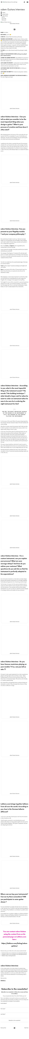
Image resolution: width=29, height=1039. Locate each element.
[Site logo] (10, 2)
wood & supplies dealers (9, 971)
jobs (22, 971)
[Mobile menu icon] (2, 2)
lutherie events (18, 971)
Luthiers (3, 12)
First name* (3, 1008)
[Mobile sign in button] (24, 2)
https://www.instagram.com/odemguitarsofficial (16, 954)
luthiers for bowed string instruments (13, 969)
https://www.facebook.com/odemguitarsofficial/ (16, 953)
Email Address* (4, 1003)
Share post (3, 20)
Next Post (26, 1027)
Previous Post (3, 1027)
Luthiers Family (5, 14)
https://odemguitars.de (10, 955)
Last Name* (3, 1014)
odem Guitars (5, 15)
